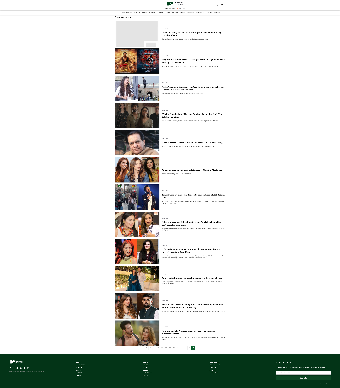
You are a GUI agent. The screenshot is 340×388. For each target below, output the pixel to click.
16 (177, 348)
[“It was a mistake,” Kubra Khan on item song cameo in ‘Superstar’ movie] (137, 345)
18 (185, 348)
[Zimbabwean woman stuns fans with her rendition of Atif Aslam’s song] (137, 209)
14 (170, 348)
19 (189, 348)
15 (174, 348)
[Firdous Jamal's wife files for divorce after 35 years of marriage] (137, 155)
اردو (219, 5)
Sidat (329, 383)
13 (166, 348)
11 (158, 348)
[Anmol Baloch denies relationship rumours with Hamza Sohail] (137, 291)
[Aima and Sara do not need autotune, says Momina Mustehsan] (137, 182)
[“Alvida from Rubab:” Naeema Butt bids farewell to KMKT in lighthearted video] (137, 127)
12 (162, 348)
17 (181, 348)
